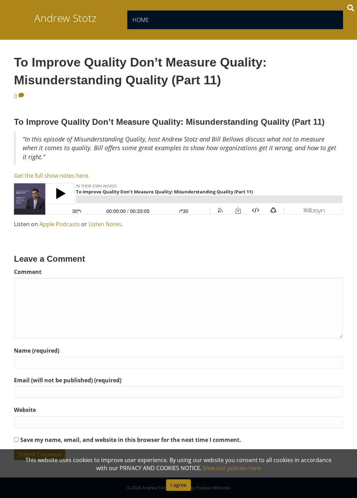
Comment (27, 272)
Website (25, 410)
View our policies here (232, 468)
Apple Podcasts (59, 224)
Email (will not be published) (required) (67, 380)
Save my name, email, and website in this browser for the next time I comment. (130, 440)
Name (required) (36, 350)
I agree (178, 485)
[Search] (350, 8)
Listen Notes (105, 224)
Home (140, 20)
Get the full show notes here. (52, 175)
